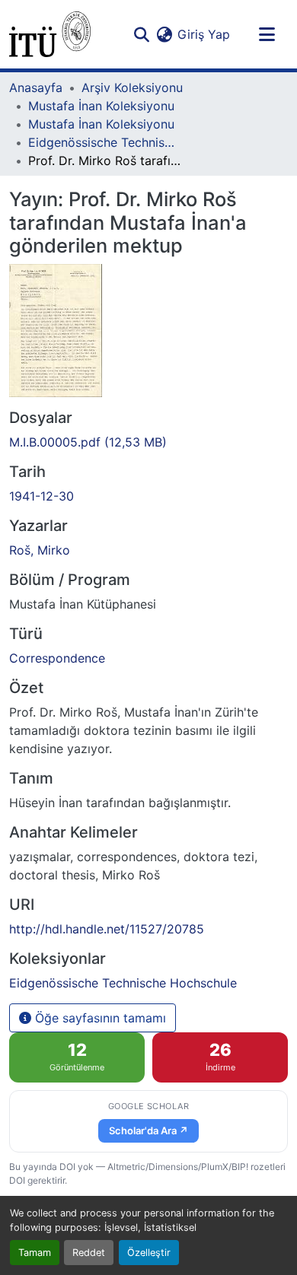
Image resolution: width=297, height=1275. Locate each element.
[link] (148, 442)
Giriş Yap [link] (203, 34)
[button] (50, 34)
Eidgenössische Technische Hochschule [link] (104, 142)
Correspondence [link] (57, 658)
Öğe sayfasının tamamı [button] (98, 1017)
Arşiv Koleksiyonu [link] (132, 87)
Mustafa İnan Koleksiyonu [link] (101, 105)
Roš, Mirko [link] (39, 550)
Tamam (34, 1252)
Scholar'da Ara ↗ (148, 1130)
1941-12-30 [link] (41, 496)
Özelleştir (149, 1252)
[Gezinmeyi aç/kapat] (266, 34)
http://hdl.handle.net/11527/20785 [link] (106, 928)
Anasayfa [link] (35, 87)
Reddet (88, 1252)
